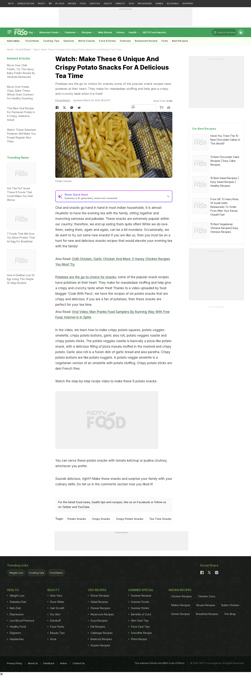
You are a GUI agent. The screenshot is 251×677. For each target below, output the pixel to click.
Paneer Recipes (100, 608)
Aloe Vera (56, 595)
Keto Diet (15, 608)
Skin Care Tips (140, 620)
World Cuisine (86, 40)
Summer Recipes (141, 595)
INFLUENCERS (145, 3)
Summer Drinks (140, 608)
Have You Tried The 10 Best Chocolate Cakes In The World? (225, 139)
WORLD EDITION (26, 3)
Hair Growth (57, 608)
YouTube (83, 507)
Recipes (87, 32)
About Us (33, 663)
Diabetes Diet (18, 601)
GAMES (159, 3)
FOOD (83, 3)
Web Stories (105, 32)
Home (10, 49)
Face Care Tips (140, 626)
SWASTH (120, 3)
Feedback (48, 663)
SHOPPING (187, 3)
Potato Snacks (76, 518)
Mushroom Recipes (102, 614)
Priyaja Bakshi (62, 100)
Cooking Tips (36, 572)
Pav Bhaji (230, 613)
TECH (131, 3)
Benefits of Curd (141, 614)
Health (133, 32)
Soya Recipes (99, 620)
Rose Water (57, 601)
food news (83, 502)
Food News (32, 40)
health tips (98, 502)
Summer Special (141, 590)
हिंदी (50, 3)
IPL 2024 (59, 3)
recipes (117, 502)
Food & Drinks (107, 40)
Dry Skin (55, 614)
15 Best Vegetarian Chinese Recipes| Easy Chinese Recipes (224, 228)
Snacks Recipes (100, 645)
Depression (17, 614)
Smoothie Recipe (141, 632)
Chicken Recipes (181, 596)
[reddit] (79, 107)
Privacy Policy (14, 663)
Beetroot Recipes (101, 639)
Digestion (15, 632)
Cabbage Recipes (102, 632)
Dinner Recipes (100, 595)
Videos (120, 32)
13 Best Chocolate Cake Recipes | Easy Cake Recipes (224, 160)
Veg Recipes (97, 590)
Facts (165, 40)
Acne (53, 639)
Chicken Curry (206, 596)
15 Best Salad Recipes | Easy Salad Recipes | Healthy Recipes (224, 181)
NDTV (11, 3)
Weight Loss (16, 572)
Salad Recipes (99, 601)
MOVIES (72, 3)
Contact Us (79, 663)
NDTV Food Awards (154, 32)
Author (63, 663)
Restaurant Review (146, 40)
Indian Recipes (180, 590)
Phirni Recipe (139, 639)
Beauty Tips (57, 632)
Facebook (143, 502)
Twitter (66, 507)
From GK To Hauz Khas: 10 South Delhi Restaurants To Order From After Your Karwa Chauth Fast (224, 207)
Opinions (68, 40)
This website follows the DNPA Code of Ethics (159, 663)
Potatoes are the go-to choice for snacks (85, 277)
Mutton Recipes (180, 605)
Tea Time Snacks (160, 518)
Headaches (17, 639)
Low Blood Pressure (22, 620)
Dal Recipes (98, 626)
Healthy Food (18, 626)
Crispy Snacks (101, 518)
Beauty (53, 590)
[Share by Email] (161, 107)
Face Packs (57, 626)
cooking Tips (51, 40)
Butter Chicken (230, 605)
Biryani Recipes (205, 605)
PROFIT (41, 3)
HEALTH (108, 3)
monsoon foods (49, 32)
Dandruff (55, 620)
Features (70, 32)
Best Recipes (180, 40)
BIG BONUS (173, 3)
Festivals (125, 40)
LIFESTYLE (94, 3)
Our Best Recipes (204, 128)
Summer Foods (140, 601)
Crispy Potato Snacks (129, 518)
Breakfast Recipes (207, 613)
